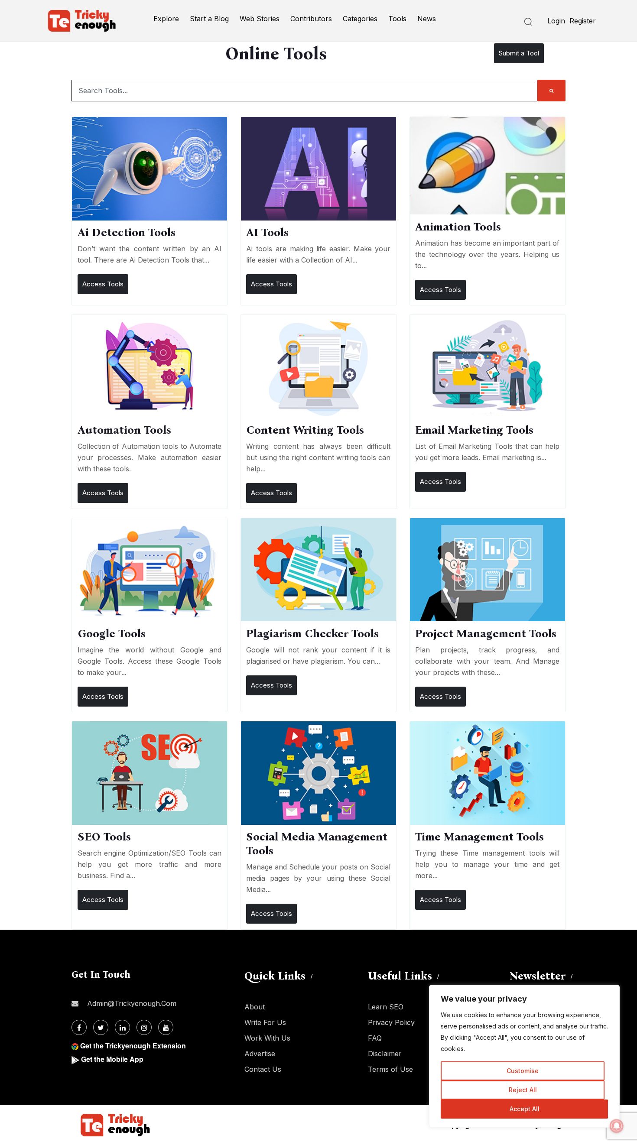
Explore (166, 18)
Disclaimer (385, 1053)
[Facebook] (79, 1027)
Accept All (525, 1109)
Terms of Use (390, 1069)
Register (582, 20)
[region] (524, 1056)
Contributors (311, 18)
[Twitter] (100, 1027)
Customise (523, 1070)
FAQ (375, 1038)
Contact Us (262, 1069)
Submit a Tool (519, 53)
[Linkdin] (122, 1027)
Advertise (259, 1053)
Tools (397, 18)
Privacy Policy (391, 1022)
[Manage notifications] (617, 1126)
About (254, 1006)
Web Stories (260, 18)
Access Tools (103, 284)
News (426, 18)
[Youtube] (165, 1027)
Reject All (523, 1089)
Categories (360, 18)
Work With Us (267, 1038)
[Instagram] (144, 1027)
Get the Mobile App (112, 1059)
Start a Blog (209, 18)
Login (556, 20)
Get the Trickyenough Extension (133, 1046)
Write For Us (265, 1022)
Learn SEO (385, 1006)
